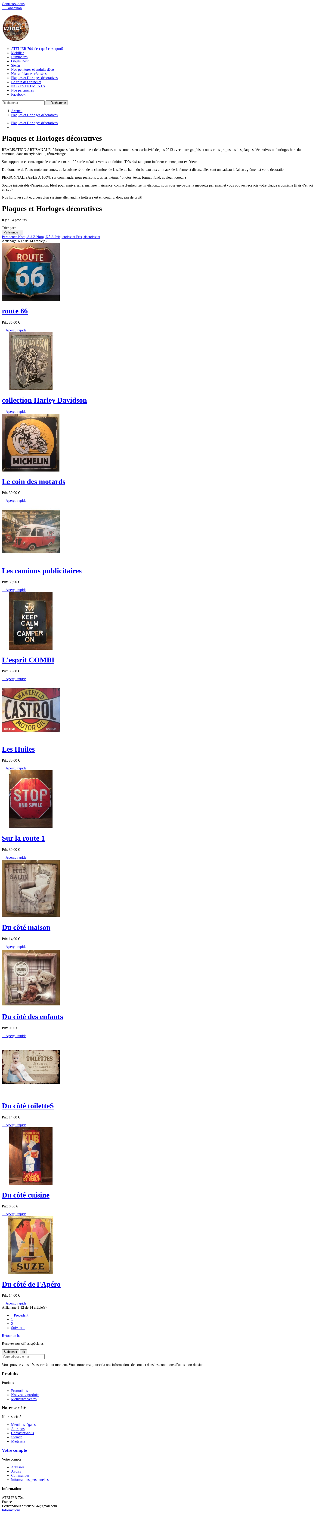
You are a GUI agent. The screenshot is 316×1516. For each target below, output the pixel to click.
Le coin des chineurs (26, 82)
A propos (18, 1429)
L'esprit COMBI (28, 660)
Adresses (17, 1467)
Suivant (18, 1328)
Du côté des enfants (32, 1016)
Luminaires (19, 57)
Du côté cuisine (26, 1195)
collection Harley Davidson (44, 400)
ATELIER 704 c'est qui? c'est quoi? (37, 49)
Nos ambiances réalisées (28, 74)
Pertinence (12, 232)
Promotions (19, 1391)
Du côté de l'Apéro (31, 1284)
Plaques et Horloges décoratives (34, 78)
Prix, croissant (65, 237)
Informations (11, 1510)
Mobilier (17, 53)
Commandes (20, 1475)
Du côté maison (26, 927)
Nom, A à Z (27, 237)
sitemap (16, 1437)
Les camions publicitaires (42, 571)
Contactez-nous (13, 4)
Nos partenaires (22, 90)
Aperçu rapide (14, 330)
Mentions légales (23, 1425)
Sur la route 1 (23, 838)
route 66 (15, 311)
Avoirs (16, 1471)
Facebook (18, 94)
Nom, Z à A (45, 237)
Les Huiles (18, 749)
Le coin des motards (33, 481)
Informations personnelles (30, 1480)
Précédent (19, 1315)
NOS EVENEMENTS (28, 86)
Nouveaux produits (25, 1395)
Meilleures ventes (24, 1399)
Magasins (18, 1441)
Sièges (16, 65)
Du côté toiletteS (28, 1106)
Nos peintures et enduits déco (32, 69)
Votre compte (14, 1450)
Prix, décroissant (88, 237)
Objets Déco (20, 61)
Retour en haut (14, 1336)
